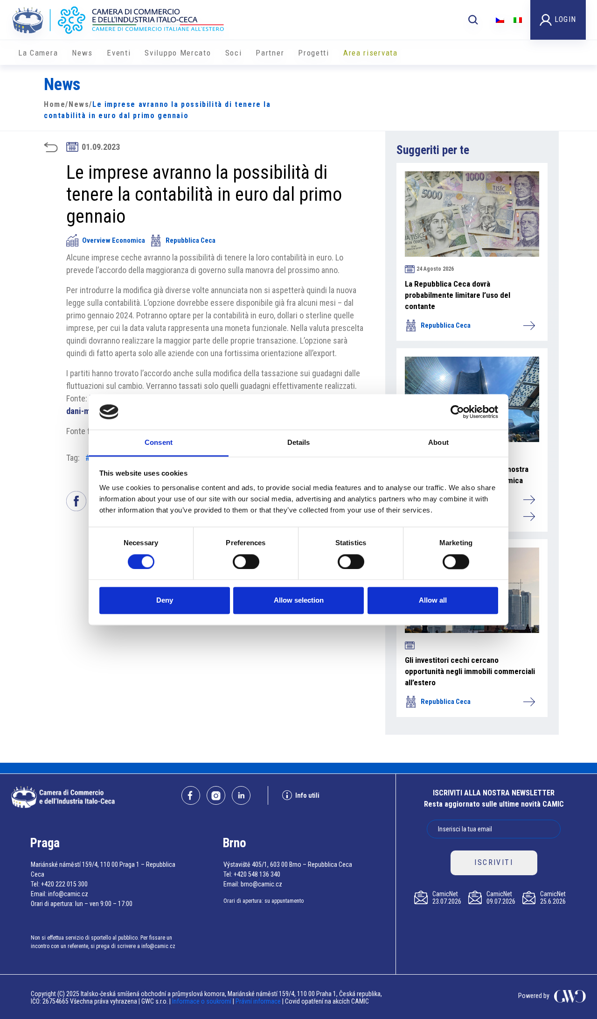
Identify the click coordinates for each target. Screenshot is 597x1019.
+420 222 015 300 (64, 884)
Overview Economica (113, 240)
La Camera (38, 52)
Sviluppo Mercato (178, 52)
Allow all (433, 600)
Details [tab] (298, 443)
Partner (270, 52)
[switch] (246, 561)
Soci (233, 52)
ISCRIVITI (493, 862)
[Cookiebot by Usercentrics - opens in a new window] (457, 412)
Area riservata (370, 52)
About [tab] (438, 443)
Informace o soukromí (202, 1001)
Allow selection (299, 600)
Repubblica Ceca (190, 240)
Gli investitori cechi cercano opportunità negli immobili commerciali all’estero (470, 671)
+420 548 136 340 (257, 874)
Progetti (313, 52)
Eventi (119, 52)
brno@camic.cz (261, 884)
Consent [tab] (159, 443)
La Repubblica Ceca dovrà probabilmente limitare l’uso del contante (457, 295)
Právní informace (258, 1001)
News (82, 52)
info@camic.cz (68, 894)
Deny (164, 600)
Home (54, 104)
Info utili (307, 795)
